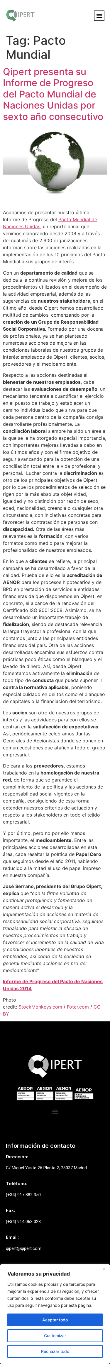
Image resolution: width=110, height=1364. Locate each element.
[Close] (103, 1269)
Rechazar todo (55, 1351)
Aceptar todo (55, 1319)
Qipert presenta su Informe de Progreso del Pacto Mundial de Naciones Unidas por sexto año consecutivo (53, 94)
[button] (99, 16)
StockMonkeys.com (40, 1007)
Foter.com (78, 1007)
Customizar (55, 1335)
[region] (55, 1314)
